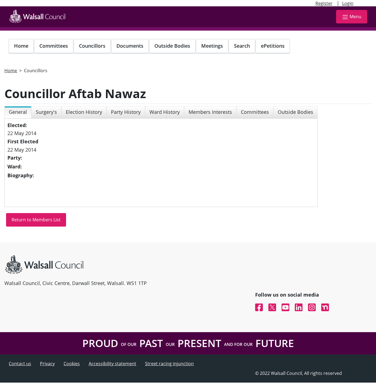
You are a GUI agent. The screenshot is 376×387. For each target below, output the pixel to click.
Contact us (20, 364)
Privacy (47, 364)
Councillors (92, 45)
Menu (355, 17)
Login (347, 3)
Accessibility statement (112, 364)
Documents (129, 45)
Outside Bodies (172, 45)
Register (324, 3)
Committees (53, 45)
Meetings (212, 45)
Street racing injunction (169, 364)
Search (242, 45)
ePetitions (273, 45)
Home (21, 45)
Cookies (72, 364)
